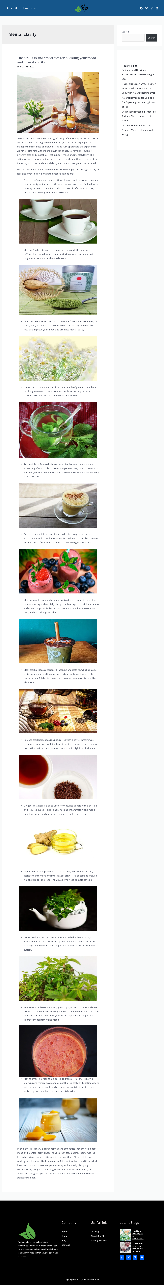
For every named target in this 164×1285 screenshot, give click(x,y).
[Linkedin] (157, 8)
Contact (34, 8)
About (17, 8)
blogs (25, 8)
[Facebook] (141, 8)
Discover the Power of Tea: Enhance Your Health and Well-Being (138, 130)
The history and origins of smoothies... (137, 1235)
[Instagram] (152, 8)
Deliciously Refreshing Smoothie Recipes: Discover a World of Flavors (139, 116)
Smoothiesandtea (90, 1279)
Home (9, 8)
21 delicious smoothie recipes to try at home (138, 1247)
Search (125, 31)
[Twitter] (146, 8)
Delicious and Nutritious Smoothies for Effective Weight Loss (138, 74)
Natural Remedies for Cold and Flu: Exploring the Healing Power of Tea (139, 102)
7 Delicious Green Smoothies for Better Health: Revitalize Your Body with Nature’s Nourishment (139, 88)
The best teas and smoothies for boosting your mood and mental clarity (56, 60)
